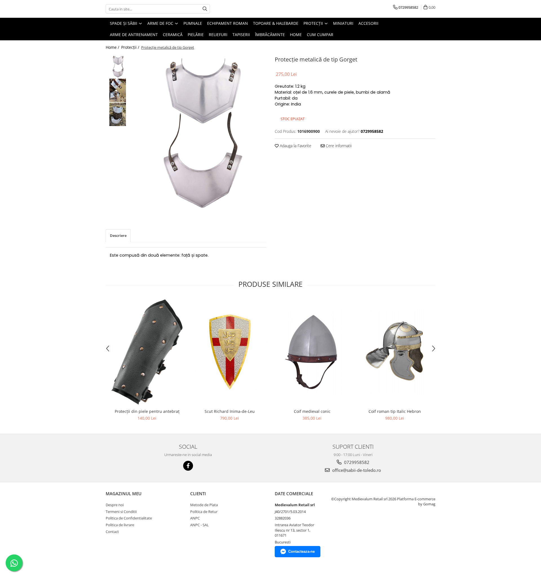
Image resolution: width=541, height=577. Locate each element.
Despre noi (115, 504)
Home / (113, 47)
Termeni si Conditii (121, 511)
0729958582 (356, 462)
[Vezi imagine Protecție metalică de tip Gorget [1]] (117, 90)
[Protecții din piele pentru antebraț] (146, 352)
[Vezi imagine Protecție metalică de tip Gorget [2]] (117, 114)
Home (296, 34)
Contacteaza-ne (301, 551)
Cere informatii (338, 145)
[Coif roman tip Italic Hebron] (394, 352)
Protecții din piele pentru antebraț (147, 411)
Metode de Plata (204, 504)
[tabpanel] (199, 133)
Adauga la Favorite (295, 145)
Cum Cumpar (320, 34)
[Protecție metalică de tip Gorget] (199, 133)
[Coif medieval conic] (312, 352)
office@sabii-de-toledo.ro (356, 470)
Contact (112, 531)
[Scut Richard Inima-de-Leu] (229, 352)
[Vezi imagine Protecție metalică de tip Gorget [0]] (117, 66)
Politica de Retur (204, 511)
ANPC (195, 518)
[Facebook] (188, 466)
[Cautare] (205, 9)
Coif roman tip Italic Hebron (395, 411)
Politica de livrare (120, 524)
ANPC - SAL (199, 524)
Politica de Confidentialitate (129, 518)
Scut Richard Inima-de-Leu (230, 411)
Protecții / (130, 47)
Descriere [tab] (118, 235)
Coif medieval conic (312, 411)
